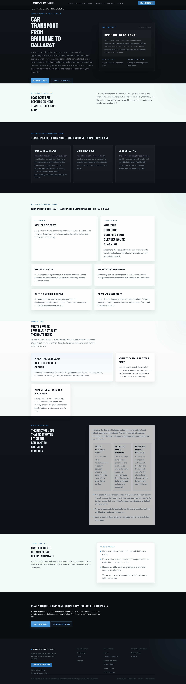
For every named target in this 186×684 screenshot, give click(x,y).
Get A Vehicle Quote (146, 3)
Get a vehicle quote (40, 81)
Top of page (81, 653)
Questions (100, 3)
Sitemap (120, 3)
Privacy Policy (109, 664)
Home (71, 3)
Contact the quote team (62, 81)
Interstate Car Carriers (43, 649)
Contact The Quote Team (41, 665)
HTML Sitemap (109, 672)
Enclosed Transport (84, 3)
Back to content (150, 678)
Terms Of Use (109, 668)
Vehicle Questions (110, 660)
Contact (110, 3)
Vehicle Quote (136, 653)
